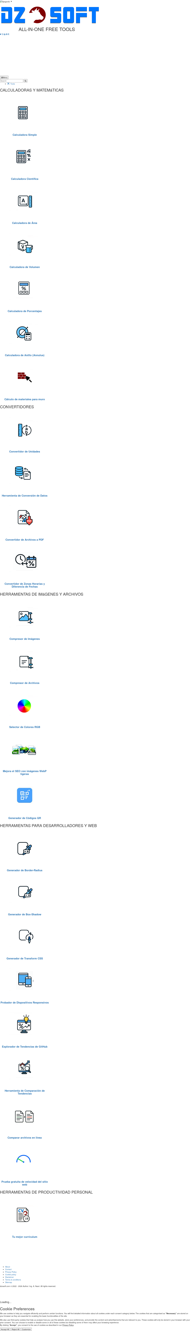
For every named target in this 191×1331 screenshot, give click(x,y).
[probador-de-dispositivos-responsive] (24, 979)
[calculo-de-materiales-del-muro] (24, 376)
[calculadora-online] (24, 111)
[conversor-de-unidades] (24, 428)
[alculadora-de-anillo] (24, 332)
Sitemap (8, 1282)
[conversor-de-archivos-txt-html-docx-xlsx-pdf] (24, 516)
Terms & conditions (13, 1279)
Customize (26, 1329)
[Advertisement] (95, 56)
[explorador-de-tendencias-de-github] (24, 1023)
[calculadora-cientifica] (24, 156)
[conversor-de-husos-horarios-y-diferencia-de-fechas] (24, 560)
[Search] (25, 80)
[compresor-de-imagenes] (24, 616)
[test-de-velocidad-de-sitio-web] (24, 1158)
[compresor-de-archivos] (24, 660)
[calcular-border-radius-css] (24, 847)
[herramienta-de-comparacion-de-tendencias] (24, 1067)
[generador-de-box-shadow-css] (24, 891)
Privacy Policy (11, 1272)
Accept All (5, 1329)
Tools (12, 83)
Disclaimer (9, 1277)
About (7, 1266)
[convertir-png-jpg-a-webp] (24, 748)
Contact (8, 1269)
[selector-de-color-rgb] (24, 704)
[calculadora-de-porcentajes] (24, 288)
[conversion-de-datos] (24, 472)
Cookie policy (10, 1274)
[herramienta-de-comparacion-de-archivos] (24, 1114)
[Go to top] (1, 4)
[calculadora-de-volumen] (24, 244)
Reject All (15, 1329)
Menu (5, 77)
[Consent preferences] (8, 4)
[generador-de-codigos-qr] (24, 795)
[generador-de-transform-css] (24, 935)
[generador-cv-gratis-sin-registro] (24, 1213)
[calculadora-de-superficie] (24, 200)
